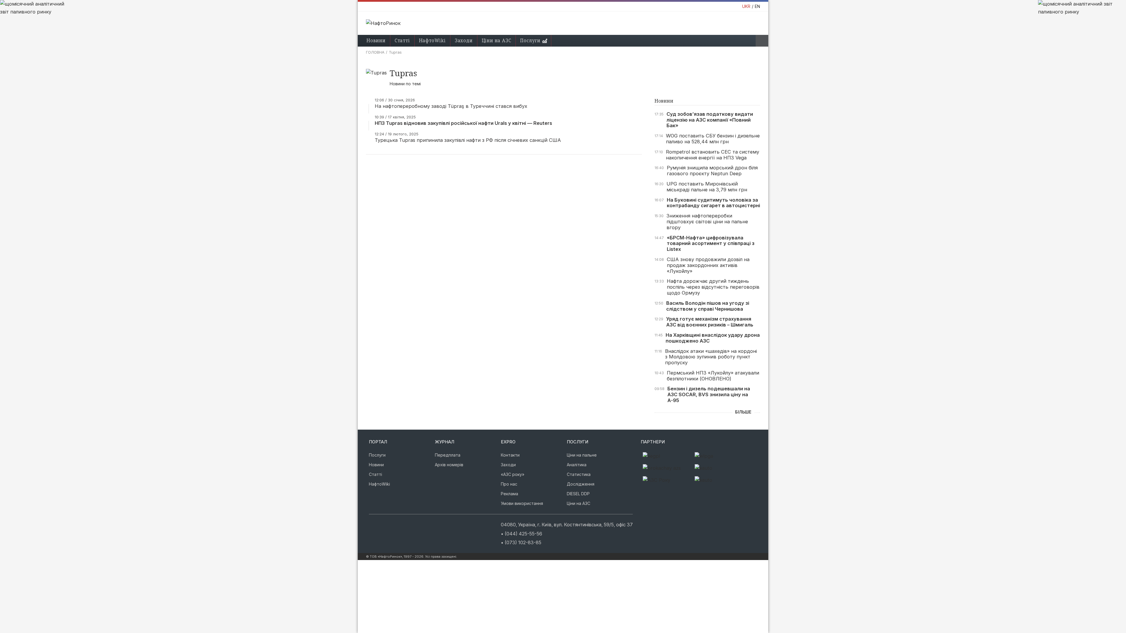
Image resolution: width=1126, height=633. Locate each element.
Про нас (509, 483)
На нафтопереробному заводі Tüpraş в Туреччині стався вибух (451, 106)
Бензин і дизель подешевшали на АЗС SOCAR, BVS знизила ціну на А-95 (708, 394)
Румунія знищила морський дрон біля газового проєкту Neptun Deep (712, 170)
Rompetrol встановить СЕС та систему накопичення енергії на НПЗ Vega (712, 155)
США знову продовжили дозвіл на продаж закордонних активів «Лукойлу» (708, 265)
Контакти (510, 454)
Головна (375, 52)
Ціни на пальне (582, 454)
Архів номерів (449, 464)
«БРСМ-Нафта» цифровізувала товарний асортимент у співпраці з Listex (710, 243)
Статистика (579, 474)
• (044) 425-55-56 (521, 534)
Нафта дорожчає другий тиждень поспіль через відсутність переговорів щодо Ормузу (713, 287)
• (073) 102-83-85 (521, 542)
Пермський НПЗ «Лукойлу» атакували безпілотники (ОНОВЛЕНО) (713, 376)
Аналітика (576, 464)
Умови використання (522, 503)
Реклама (509, 493)
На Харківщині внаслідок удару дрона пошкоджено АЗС (713, 338)
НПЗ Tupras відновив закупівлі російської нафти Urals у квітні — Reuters (463, 123)
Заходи (464, 40)
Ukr (746, 6)
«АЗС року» (512, 474)
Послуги (530, 40)
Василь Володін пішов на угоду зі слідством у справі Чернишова (707, 306)
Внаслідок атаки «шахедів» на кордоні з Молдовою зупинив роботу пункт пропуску (711, 357)
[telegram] (405, 523)
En (757, 6)
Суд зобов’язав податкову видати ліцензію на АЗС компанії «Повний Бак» (710, 120)
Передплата (447, 454)
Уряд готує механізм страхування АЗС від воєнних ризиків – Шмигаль (709, 322)
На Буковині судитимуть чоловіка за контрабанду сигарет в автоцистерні (713, 203)
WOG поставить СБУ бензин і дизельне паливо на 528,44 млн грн (713, 138)
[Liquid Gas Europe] (667, 456)
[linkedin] (396, 523)
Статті (402, 40)
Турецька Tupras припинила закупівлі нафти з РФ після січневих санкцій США (468, 140)
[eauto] (718, 468)
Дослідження (580, 483)
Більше (743, 411)
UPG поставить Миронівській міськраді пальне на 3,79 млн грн (707, 187)
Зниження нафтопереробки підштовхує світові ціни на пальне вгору (707, 221)
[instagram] (370, 523)
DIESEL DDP (578, 493)
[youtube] (387, 523)
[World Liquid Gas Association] (718, 456)
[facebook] (379, 523)
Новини (376, 40)
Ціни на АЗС (496, 40)
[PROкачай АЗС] (667, 468)
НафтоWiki (432, 40)
